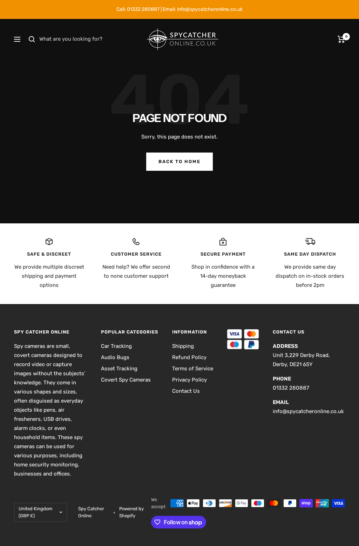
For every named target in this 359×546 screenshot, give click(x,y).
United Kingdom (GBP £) (36, 512)
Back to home (179, 161)
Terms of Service (192, 368)
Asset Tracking (119, 368)
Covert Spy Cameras (126, 380)
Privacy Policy (189, 380)
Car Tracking (116, 346)
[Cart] (341, 39)
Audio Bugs (115, 357)
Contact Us (186, 391)
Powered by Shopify (131, 512)
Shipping (183, 346)
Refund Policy (189, 357)
